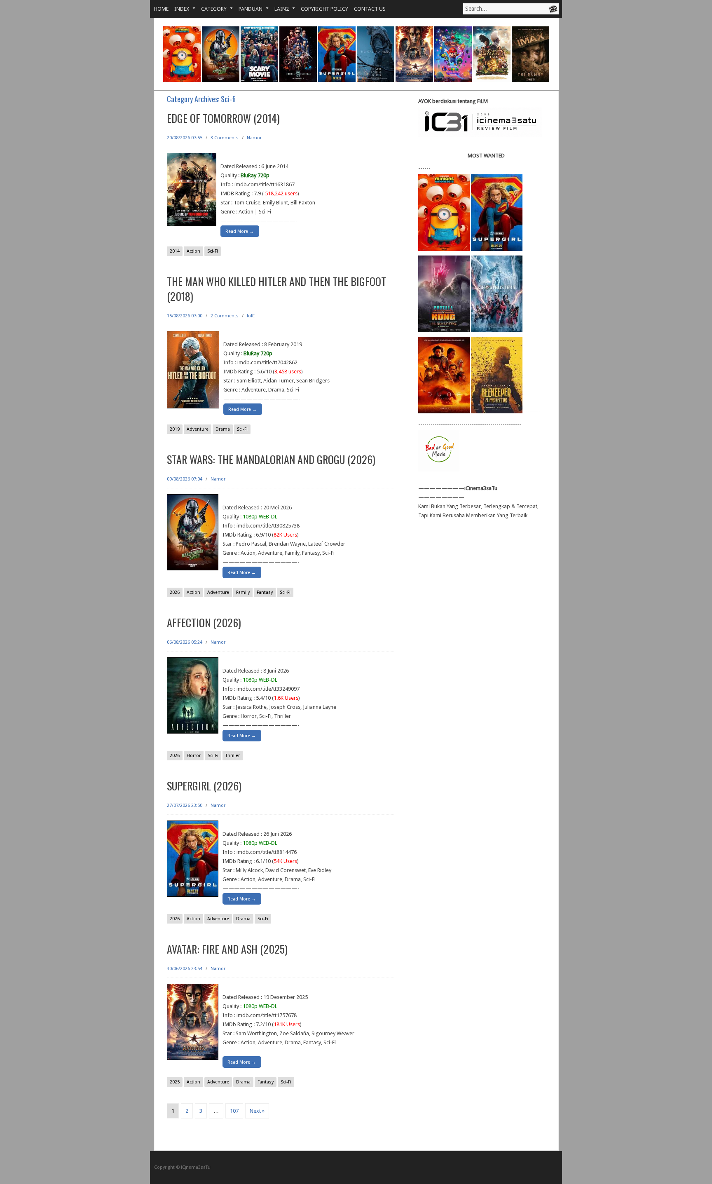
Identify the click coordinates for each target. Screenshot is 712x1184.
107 (234, 1111)
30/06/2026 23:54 (184, 968)
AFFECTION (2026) (204, 622)
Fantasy (265, 592)
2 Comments (225, 316)
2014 (175, 251)
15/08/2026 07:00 (184, 316)
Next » (257, 1111)
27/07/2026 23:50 (184, 805)
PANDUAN (247, 9)
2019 (175, 429)
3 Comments (225, 138)
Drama (222, 429)
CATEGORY (211, 9)
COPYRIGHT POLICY (324, 9)
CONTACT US (370, 9)
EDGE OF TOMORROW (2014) (223, 118)
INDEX (179, 9)
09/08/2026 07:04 (184, 479)
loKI (251, 316)
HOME (161, 9)
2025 (175, 1082)
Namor (254, 138)
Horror (194, 755)
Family (243, 592)
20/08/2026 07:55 (184, 138)
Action (193, 251)
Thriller (232, 755)
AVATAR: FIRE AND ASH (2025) (227, 949)
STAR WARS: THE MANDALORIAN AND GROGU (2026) (271, 459)
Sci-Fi (212, 251)
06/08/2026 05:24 (184, 642)
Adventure (197, 429)
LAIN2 (279, 9)
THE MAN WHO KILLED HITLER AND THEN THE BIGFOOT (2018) (276, 288)
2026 (175, 592)
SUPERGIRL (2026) (204, 786)
